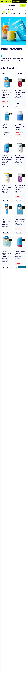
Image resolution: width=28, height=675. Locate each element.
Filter (20, 73)
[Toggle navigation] (2, 5)
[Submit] (2, 9)
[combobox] (13, 9)
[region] (13, 1)
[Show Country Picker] (10, 1)
